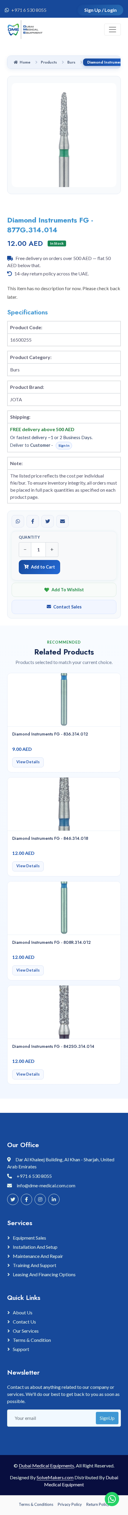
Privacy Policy (70, 1504)
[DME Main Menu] (112, 29)
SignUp (107, 1418)
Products (49, 62)
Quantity (29, 537)
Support (21, 1349)
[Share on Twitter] (47, 521)
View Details (28, 762)
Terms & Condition (32, 1340)
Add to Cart (43, 566)
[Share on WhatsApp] (18, 521)
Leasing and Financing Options (44, 1274)
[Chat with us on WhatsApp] (112, 1499)
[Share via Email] (62, 521)
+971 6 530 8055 (28, 10)
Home (25, 62)
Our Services (26, 1331)
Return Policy (97, 1504)
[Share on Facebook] (32, 521)
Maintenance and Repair (38, 1256)
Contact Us (24, 1321)
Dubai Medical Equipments (46, 1465)
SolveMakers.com (55, 1477)
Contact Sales (67, 606)
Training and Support (34, 1265)
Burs (71, 62)
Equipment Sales (29, 1237)
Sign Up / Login (100, 10)
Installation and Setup (35, 1247)
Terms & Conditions (36, 1504)
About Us (22, 1312)
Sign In (63, 445)
